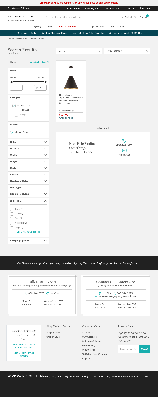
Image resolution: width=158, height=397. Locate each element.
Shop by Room (53, 333)
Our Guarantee (74, 8)
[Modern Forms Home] (21, 17)
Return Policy (88, 346)
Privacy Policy (49, 377)
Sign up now (79, 3)
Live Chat (131, 8)
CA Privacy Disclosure (68, 377)
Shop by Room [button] (118, 27)
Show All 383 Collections (28, 232)
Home (11, 38)
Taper (41, 38)
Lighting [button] (37, 27)
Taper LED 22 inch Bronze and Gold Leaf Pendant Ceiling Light (71, 100)
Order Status (88, 350)
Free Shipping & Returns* (19, 8)
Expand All (34, 62)
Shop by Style (53, 337)
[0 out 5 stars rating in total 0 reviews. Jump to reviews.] (67, 118)
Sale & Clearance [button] (67, 27)
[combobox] (79, 17)
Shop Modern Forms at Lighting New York (24, 346)
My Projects (128, 17)
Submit (144, 349)
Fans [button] (50, 27)
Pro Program (91, 8)
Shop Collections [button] (96, 27)
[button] (144, 8)
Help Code (87, 359)
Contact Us (87, 333)
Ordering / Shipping (91, 341)
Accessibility (104, 377)
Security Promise (88, 377)
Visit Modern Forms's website (24, 354)
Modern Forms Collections (26, 38)
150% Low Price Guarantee (95, 354)
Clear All (45, 62)
